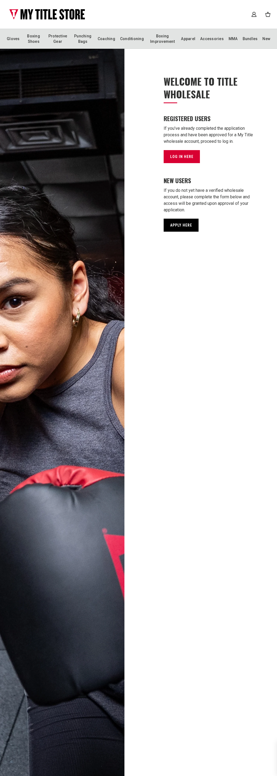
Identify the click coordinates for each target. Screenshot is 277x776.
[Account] (254, 14)
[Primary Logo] (47, 14)
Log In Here (181, 156)
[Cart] (268, 14)
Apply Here (181, 225)
